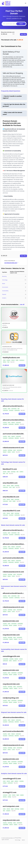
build (14, 487)
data (17, 471)
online (4, 360)
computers (8, 810)
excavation (11, 410)
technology (10, 450)
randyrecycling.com (11, 698)
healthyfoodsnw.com (11, 357)
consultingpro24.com (11, 656)
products (8, 360)
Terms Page (17, 840)
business (16, 658)
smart (10, 487)
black (4, 473)
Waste (3, 283)
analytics (15, 639)
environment (13, 408)
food (8, 362)
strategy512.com (9, 792)
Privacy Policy (18, 837)
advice (10, 660)
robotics (9, 452)
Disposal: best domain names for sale (13, 712)
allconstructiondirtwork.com (14, 406)
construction (5, 410)
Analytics (4, 298)
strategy (9, 796)
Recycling (4, 276)
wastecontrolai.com (11, 621)
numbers (21, 471)
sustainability (20, 623)
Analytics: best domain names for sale (14, 773)
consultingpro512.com (12, 778)
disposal (13, 422)
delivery (4, 362)
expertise (15, 660)
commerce (5, 795)
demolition (17, 424)
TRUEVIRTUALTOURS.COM (8, 385)
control (13, 452)
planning (4, 796)
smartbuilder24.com (11, 497)
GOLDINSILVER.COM (6, 346)
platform (16, 781)
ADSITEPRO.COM (6, 323)
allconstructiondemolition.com (15, 420)
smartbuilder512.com (11, 510)
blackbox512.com (10, 469)
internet (12, 360)
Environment (5, 287)
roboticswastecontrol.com (13, 447)
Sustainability (5, 290)
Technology (4, 280)
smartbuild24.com (10, 483)
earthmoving (17, 410)
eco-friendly (5, 625)
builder (14, 501)
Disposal (4, 294)
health (17, 360)
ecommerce (22, 360)
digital (8, 471)
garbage (15, 625)
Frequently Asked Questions (10, 91)
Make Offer (23, 34)
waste (9, 408)
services (20, 658)
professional (5, 660)
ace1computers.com (11, 806)
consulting (11, 658)
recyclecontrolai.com (10, 263)
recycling (5, 408)
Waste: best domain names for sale (13, 525)
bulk (18, 408)
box (7, 473)
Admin (23, 840)
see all (22, 304)
